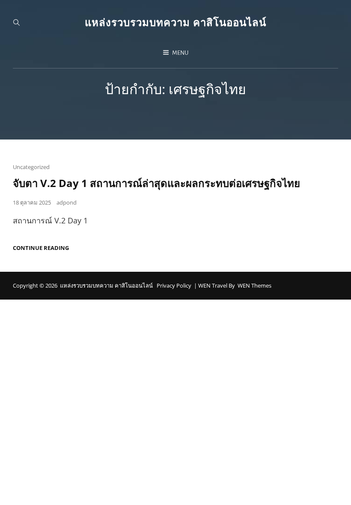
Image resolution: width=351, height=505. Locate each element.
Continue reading (41, 248)
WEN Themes (254, 285)
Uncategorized (31, 167)
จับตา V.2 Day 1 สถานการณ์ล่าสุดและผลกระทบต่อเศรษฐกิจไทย (156, 183)
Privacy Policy (174, 285)
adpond (67, 202)
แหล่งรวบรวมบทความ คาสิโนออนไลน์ (175, 22)
